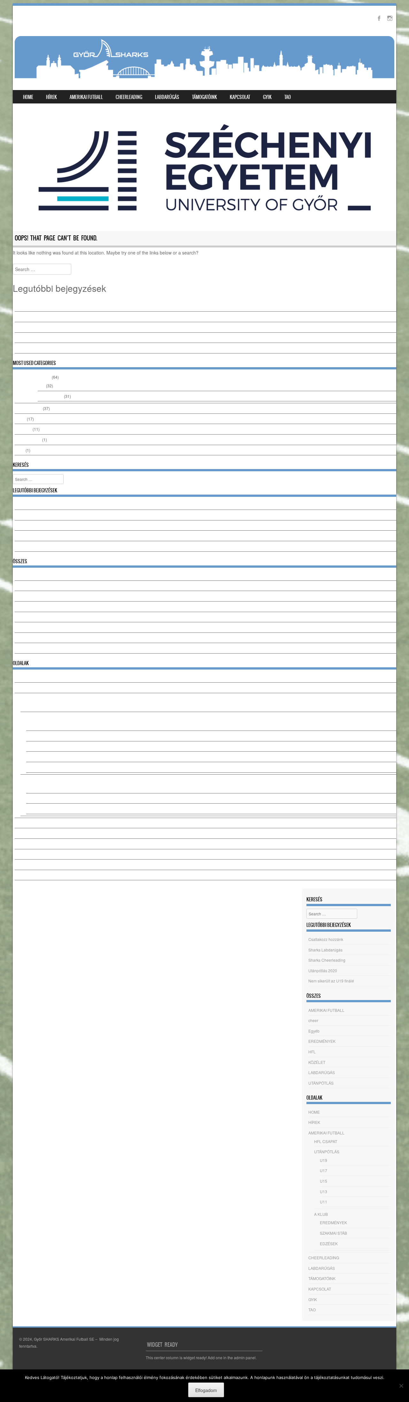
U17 (30, 736)
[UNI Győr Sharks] (204, 60)
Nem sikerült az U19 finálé (37, 348)
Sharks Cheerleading (33, 327)
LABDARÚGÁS (167, 97)
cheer (20, 450)
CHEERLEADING (129, 97)
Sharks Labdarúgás (32, 316)
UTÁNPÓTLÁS (50, 396)
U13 (30, 756)
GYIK (267, 97)
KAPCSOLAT (240, 97)
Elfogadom (206, 1390)
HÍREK (51, 97)
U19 (30, 725)
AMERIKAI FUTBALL (86, 97)
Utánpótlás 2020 (29, 337)
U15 (30, 746)
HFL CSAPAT (31, 706)
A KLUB (27, 779)
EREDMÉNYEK (28, 408)
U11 (30, 767)
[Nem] (401, 1386)
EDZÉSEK (35, 808)
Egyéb (20, 418)
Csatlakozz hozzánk (32, 306)
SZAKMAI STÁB (39, 798)
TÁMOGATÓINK (204, 97)
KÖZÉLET (23, 429)
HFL (41, 385)
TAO (287, 97)
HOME (28, 97)
